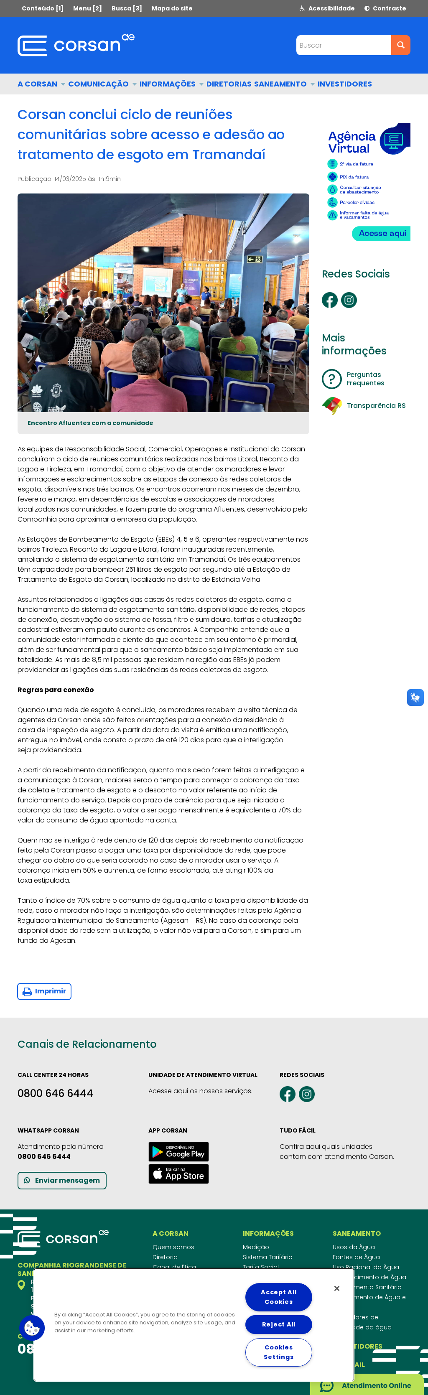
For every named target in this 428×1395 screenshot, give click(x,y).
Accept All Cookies (278, 1297)
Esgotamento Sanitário (367, 1287)
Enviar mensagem (67, 1180)
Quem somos (173, 1247)
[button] (32, 1328)
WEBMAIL (349, 1365)
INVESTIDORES (345, 84)
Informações (168, 84)
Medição (256, 1247)
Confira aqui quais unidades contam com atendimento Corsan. (337, 1151)
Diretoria (165, 1257)
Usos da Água (354, 1247)
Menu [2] (87, 8)
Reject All (279, 1324)
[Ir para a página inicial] (76, 45)
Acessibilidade (331, 8)
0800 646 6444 (55, 1093)
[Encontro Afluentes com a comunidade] (163, 302)
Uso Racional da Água (366, 1267)
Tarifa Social (261, 1267)
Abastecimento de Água (369, 1277)
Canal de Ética (174, 1267)
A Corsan (38, 84)
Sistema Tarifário (268, 1257)
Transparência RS (376, 405)
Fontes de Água (356, 1257)
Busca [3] (127, 8)
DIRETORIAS (229, 84)
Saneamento (281, 84)
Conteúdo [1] (43, 8)
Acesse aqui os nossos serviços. (200, 1091)
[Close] (337, 1288)
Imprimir (50, 991)
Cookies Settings (278, 1352)
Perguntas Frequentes (366, 379)
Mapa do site (172, 8)
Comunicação (99, 84)
